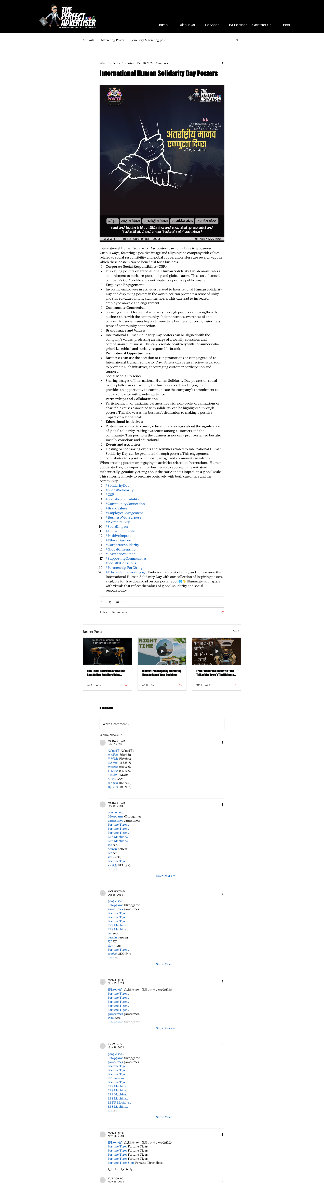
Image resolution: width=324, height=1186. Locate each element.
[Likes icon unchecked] (110, 794)
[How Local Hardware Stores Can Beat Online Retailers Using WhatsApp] (107, 651)
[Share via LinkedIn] (117, 602)
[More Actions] (222, 743)
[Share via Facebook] (101, 602)
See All (237, 631)
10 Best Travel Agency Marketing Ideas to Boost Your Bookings (161, 673)
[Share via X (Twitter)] (109, 602)
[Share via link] (126, 602)
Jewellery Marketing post (148, 40)
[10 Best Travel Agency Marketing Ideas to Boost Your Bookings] (162, 651)
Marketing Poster (113, 40)
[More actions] (222, 63)
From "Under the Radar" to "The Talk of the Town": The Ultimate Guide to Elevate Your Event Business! (215, 673)
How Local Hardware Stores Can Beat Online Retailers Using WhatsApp (106, 673)
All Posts (88, 40)
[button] (237, 40)
